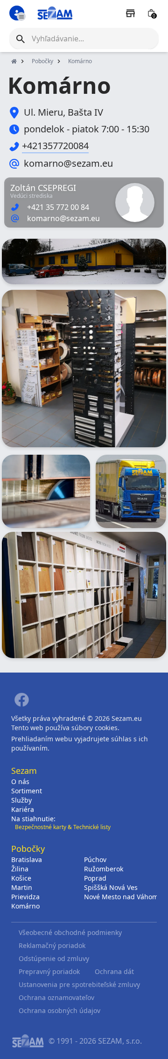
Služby (21, 800)
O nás (20, 781)
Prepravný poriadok (49, 971)
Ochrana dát (114, 971)
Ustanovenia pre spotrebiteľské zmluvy (79, 984)
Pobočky (42, 61)
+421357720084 (55, 145)
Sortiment (26, 790)
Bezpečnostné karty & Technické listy (63, 827)
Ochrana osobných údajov (59, 1010)
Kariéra (22, 809)
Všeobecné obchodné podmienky (70, 932)
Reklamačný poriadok (52, 945)
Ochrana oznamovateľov (56, 997)
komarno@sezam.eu (68, 163)
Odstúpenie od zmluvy (54, 958)
